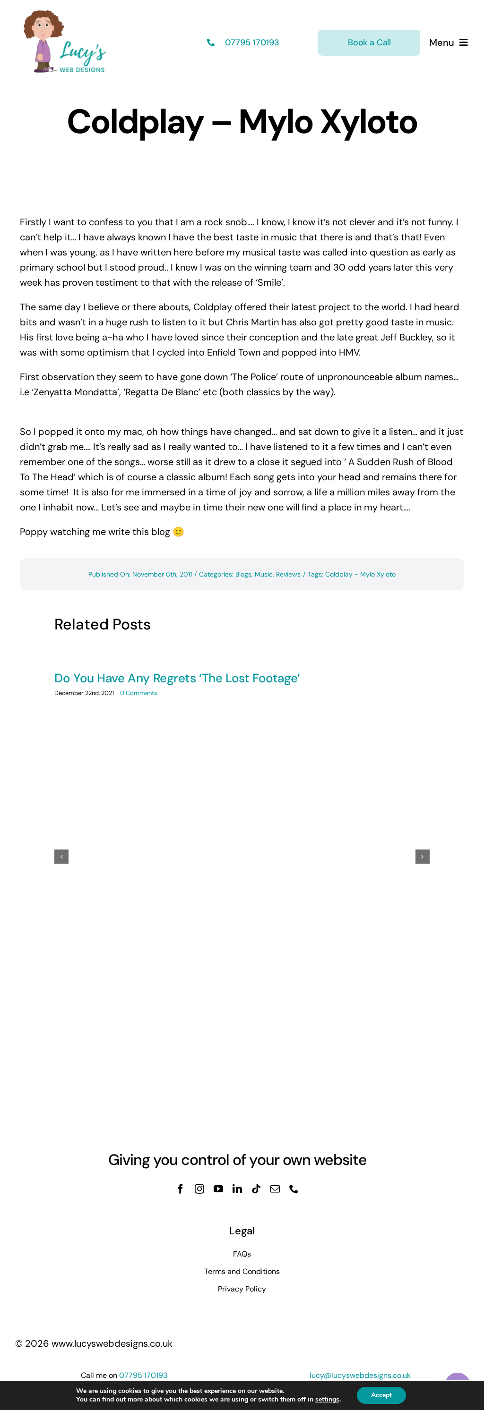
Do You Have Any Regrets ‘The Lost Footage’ (177, 678)
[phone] (294, 1189)
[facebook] (180, 1189)
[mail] (275, 1189)
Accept (381, 1395)
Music (264, 574)
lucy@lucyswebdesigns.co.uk (360, 1375)
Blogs (243, 574)
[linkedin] (237, 1189)
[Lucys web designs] (65, 13)
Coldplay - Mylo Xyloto (360, 574)
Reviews (288, 574)
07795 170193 (251, 42)
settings (327, 1399)
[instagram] (199, 1189)
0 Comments (138, 693)
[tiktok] (256, 1189)
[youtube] (218, 1189)
